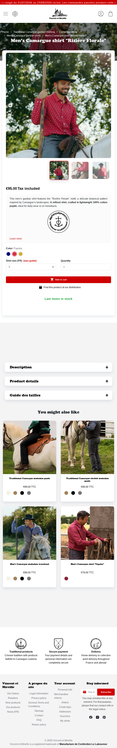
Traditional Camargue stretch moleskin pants (87, 479)
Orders (65, 702)
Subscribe (106, 692)
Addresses (65, 711)
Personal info (65, 689)
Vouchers (65, 716)
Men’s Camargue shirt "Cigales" (87, 564)
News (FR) (13, 711)
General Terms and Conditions (38, 704)
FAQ (39, 720)
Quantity (66, 260)
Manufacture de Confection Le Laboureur (83, 744)
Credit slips (65, 707)
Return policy (39, 724)
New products (12, 702)
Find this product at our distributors (60, 287)
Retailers (13, 698)
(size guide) (30, 260)
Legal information (39, 693)
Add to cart (58, 279)
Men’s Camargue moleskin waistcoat (29, 564)
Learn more (16, 238)
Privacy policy (38, 698)
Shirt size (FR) (21, 260)
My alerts (65, 720)
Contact (39, 715)
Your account (64, 683)
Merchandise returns (61, 696)
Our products (13, 707)
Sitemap (38, 711)
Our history (13, 693)
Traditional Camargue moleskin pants (29, 478)
